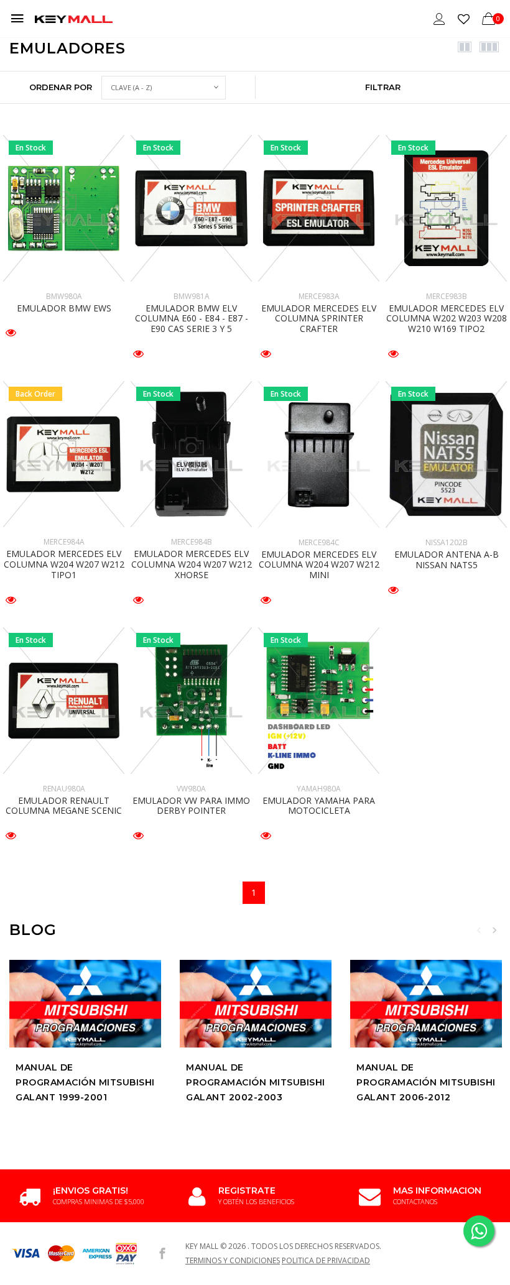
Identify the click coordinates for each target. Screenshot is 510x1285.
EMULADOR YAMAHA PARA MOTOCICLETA (318, 805)
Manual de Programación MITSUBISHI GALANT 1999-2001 (85, 1082)
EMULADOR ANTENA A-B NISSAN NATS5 (446, 559)
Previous (479, 930)
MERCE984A (64, 542)
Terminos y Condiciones (232, 1260)
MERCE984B (191, 542)
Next (494, 930)
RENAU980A (64, 788)
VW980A (191, 788)
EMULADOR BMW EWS (64, 308)
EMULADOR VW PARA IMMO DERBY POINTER (191, 805)
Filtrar (383, 87)
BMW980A (64, 296)
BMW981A (192, 296)
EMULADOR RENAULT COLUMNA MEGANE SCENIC (64, 805)
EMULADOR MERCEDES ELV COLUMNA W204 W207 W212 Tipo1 (64, 564)
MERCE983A (319, 296)
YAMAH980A (319, 788)
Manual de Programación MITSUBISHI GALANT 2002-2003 (255, 1082)
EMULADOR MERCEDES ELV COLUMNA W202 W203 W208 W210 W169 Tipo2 (446, 318)
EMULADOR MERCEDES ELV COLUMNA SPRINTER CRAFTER (318, 318)
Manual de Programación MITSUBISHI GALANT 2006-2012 (426, 1082)
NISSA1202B (446, 542)
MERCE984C (319, 542)
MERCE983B (446, 296)
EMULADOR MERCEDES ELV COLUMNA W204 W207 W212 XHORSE (191, 564)
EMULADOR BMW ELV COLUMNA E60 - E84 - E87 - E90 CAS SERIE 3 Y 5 (191, 318)
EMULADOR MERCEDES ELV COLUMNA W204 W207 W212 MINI (319, 564)
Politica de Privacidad (326, 1260)
